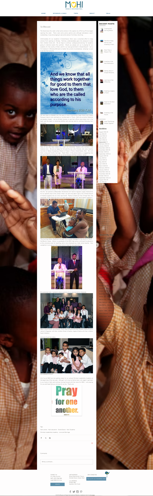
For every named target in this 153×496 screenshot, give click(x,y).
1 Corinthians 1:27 (104, 246)
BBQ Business (102, 299)
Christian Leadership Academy (49, 432)
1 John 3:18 (113, 246)
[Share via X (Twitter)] (45, 438)
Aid (111, 274)
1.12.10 (114, 249)
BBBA (108, 296)
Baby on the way (111, 305)
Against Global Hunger (109, 271)
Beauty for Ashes (103, 319)
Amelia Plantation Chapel (105, 283)
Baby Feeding (112, 302)
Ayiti (105, 296)
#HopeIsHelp (102, 238)
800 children (110, 266)
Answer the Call (103, 291)
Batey (105, 310)
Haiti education (52, 429)
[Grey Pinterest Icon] (81, 491)
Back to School (103, 308)
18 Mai (111, 252)
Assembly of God (103, 294)
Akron (114, 274)
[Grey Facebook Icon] (70, 491)
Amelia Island (113, 280)
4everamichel (102, 266)
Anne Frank (113, 285)
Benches (109, 324)
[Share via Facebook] (41, 438)
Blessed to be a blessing (105, 341)
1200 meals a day (103, 252)
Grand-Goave (62, 429)
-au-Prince (109, 238)
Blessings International (105, 344)
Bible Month (102, 330)
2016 (111, 257)
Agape (100, 274)
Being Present (113, 322)
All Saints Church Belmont (106, 277)
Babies (109, 299)
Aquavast (111, 291)
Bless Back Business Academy (107, 336)
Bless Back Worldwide (105, 338)
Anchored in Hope (103, 285)
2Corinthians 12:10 (112, 263)
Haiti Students (71, 429)
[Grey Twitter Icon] (74, 491)
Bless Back (102, 333)
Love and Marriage (64, 432)
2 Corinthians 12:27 (104, 257)
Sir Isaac (92, 495)
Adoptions (111, 269)
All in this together (104, 280)
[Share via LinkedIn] (50, 438)
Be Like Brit (112, 313)
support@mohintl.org (56, 480)
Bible (109, 327)
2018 (100, 260)
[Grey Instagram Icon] (77, 491)
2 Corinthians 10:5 (104, 255)
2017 (115, 257)
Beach (109, 316)
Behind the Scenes (104, 322)
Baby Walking (102, 305)
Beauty (114, 316)
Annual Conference (104, 288)
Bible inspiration (110, 330)
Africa (100, 271)
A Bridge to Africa (103, 269)
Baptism (101, 310)
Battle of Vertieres (103, 313)
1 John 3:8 (101, 249)
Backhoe (110, 308)
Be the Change (103, 316)
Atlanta (101, 296)
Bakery (115, 308)
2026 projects (102, 263)
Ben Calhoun (102, 324)
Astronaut (111, 294)
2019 (104, 260)
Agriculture (106, 274)
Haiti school (43, 429)
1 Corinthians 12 (103, 243)
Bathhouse (111, 310)
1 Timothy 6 (109, 249)
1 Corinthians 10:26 (104, 241)
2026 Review (109, 260)
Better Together (103, 327)
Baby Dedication (103, 302)
